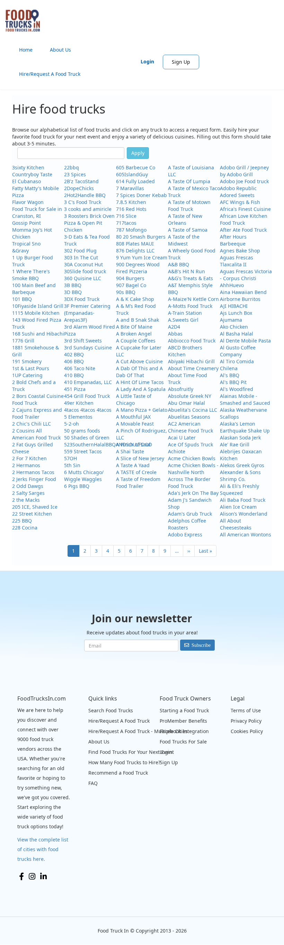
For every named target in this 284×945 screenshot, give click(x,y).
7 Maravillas (130, 188)
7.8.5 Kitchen (131, 202)
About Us (60, 49)
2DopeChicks (79, 188)
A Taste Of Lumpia (189, 181)
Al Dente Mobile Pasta (245, 340)
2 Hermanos (26, 465)
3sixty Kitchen (28, 167)
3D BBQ (73, 292)
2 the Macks (26, 500)
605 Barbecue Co (135, 167)
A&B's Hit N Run (186, 271)
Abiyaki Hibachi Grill (191, 361)
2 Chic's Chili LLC (31, 423)
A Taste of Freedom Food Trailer (138, 482)
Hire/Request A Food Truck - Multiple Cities (138, 731)
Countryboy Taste (32, 174)
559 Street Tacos (83, 451)
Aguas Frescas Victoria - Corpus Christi (246, 275)
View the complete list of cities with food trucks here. (42, 849)
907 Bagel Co (131, 285)
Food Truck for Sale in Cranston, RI (37, 212)
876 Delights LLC (135, 250)
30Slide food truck (85, 271)
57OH (70, 458)
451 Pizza (75, 389)
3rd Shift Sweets (83, 340)
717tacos (126, 223)
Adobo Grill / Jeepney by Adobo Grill (244, 171)
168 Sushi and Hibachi (38, 333)
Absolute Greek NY (189, 396)
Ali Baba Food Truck (242, 500)
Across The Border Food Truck (189, 482)
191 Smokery (27, 361)
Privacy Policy (246, 720)
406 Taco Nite (79, 368)
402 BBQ (74, 354)
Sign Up (181, 62)
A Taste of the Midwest (183, 240)
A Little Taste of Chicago (133, 399)
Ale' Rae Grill (234, 444)
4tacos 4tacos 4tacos (88, 410)
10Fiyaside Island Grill (37, 306)
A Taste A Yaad (133, 465)
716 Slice (126, 216)
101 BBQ (22, 299)
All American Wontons (245, 534)
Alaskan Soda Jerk (240, 437)
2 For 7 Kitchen (29, 458)
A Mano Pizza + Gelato (141, 410)
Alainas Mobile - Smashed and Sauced (245, 399)
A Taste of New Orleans (185, 219)
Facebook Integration (184, 731)
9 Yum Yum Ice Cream (141, 257)
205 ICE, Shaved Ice (34, 506)
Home (26, 49)
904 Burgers (130, 278)
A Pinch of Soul (133, 444)
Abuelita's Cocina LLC (192, 410)
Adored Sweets (237, 195)
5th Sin (72, 465)
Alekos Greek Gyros (242, 465)
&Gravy (20, 250)
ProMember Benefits (183, 720)
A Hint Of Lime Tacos (140, 382)
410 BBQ (74, 375)
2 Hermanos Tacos (33, 472)
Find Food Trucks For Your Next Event (131, 752)
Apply (137, 153)
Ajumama (231, 320)
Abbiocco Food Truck (191, 340)
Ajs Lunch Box (236, 313)
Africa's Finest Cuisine (245, 209)
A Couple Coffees (136, 340)
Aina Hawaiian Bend (243, 292)
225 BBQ (22, 520)
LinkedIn (43, 876)
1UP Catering (27, 375)
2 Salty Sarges (28, 493)
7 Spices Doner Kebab (141, 195)
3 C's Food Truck (82, 202)
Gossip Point (26, 223)
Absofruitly (180, 389)
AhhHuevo (232, 285)
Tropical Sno (26, 243)
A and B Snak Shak (137, 320)
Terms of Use (246, 710)
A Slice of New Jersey (140, 458)
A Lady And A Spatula (141, 389)
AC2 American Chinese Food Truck (190, 427)
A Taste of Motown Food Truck (189, 205)
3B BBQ (72, 285)
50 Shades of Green (86, 437)
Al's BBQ (229, 375)
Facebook (21, 876)
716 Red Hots (131, 209)
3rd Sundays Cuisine (88, 347)
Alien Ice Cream (238, 506)
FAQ (93, 783)
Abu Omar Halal (186, 403)
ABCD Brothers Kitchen (185, 351)
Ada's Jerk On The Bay (193, 493)
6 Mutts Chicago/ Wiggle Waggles (84, 475)
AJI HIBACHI (234, 306)
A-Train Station (185, 313)
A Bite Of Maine (134, 326)
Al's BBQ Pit (233, 382)
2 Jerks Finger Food (34, 479)
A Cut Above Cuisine (139, 361)
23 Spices (75, 174)
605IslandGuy (132, 174)
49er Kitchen (79, 403)
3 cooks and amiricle (88, 209)
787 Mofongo (131, 229)
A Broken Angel (134, 333)
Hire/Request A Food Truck (49, 74)
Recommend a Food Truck (118, 772)
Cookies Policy (247, 731)
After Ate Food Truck (243, 229)
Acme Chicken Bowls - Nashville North (193, 468)
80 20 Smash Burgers (141, 236)
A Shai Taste (130, 451)
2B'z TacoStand (81, 181)
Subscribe (201, 645)
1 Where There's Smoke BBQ (31, 275)
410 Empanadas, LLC (88, 382)
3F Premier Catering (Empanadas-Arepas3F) (87, 313)
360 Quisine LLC (82, 278)
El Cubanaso (26, 181)
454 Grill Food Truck (87, 396)
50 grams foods (82, 430)
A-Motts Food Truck (190, 306)
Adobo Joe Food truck (244, 181)
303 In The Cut (81, 257)
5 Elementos (78, 416)
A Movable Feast (135, 423)
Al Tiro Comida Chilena (237, 365)
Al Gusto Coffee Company (238, 351)
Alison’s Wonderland (243, 513)
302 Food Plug (80, 250)
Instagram (32, 876)
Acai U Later (182, 437)
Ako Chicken (234, 326)
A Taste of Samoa (187, 229)
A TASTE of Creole (136, 472)
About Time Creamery (193, 368)
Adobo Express (185, 534)
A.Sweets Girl (183, 320)
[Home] (25, 21)
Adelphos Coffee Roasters (187, 524)
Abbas (175, 333)
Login (147, 61)
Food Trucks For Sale (183, 741)
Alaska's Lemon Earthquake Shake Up (245, 427)
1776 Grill (23, 340)
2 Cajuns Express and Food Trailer (37, 413)
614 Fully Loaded (135, 181)
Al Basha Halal (236, 333)
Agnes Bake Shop (240, 250)
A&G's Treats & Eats (190, 278)
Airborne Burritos (240, 299)
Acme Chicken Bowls (191, 458)
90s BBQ (125, 292)
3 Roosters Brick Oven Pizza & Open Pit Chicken (89, 223)
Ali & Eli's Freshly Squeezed (239, 489)
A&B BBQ (178, 264)
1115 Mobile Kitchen (36, 313)
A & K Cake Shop (135, 299)
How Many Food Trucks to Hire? (124, 762)
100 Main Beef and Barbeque (34, 288)
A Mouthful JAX (133, 416)
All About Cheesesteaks (235, 524)
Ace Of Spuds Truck (190, 444)
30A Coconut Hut (83, 264)
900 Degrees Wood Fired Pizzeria (138, 268)
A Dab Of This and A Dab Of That (139, 371)
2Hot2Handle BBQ (85, 195)
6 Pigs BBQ (76, 486)
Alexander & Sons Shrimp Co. (240, 475)
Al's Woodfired (236, 389)
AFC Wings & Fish (240, 202)
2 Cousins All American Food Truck (36, 434)
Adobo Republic (238, 188)
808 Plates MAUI (135, 243)
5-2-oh (71, 423)
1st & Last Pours (30, 368)
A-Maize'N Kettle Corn (193, 299)
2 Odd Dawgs (27, 486)
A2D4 (174, 326)
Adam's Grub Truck (190, 513)
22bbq (71, 167)
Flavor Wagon (28, 202)
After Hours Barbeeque (233, 240)
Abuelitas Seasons (189, 416)
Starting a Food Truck (184, 710)
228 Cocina (24, 527)
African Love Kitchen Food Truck (243, 219)
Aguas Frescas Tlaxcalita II (236, 261)
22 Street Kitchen (32, 513)
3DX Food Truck (81, 299)
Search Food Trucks (110, 710)
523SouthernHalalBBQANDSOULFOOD (108, 444)
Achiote (176, 451)
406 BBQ (74, 361)
